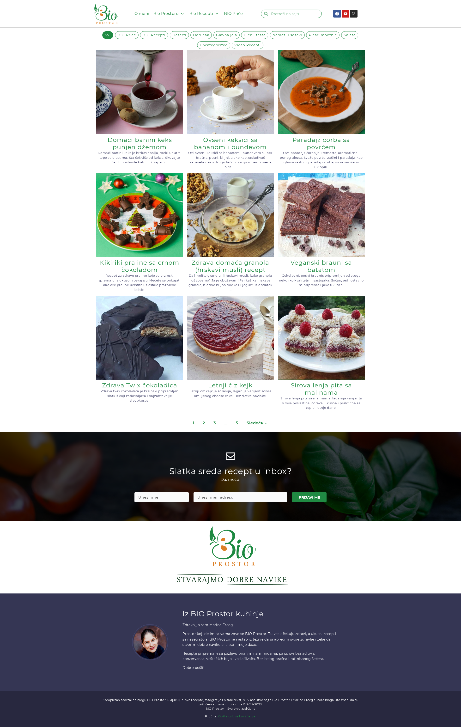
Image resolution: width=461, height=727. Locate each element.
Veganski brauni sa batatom (321, 266)
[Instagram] (354, 14)
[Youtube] (345, 14)
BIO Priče (233, 13)
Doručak (201, 35)
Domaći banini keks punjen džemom (140, 143)
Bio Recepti (201, 13)
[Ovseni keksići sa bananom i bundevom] (230, 92)
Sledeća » (257, 423)
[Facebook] (337, 14)
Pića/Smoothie (323, 35)
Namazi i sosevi (287, 35)
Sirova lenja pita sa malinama (321, 389)
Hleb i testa (255, 35)
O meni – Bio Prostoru (156, 13)
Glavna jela (226, 35)
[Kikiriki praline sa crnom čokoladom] (139, 215)
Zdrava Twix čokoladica (139, 385)
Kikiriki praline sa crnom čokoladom (139, 266)
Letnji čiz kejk (230, 385)
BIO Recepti (154, 35)
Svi (108, 35)
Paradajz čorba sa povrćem (321, 143)
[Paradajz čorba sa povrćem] (321, 92)
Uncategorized (214, 45)
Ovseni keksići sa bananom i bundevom (230, 143)
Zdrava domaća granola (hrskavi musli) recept (230, 266)
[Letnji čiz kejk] (230, 338)
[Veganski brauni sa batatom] (321, 215)
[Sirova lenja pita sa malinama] (321, 338)
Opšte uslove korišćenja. (237, 716)
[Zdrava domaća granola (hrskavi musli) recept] (230, 215)
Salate (350, 35)
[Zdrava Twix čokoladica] (139, 338)
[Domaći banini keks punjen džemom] (139, 92)
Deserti (179, 35)
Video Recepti (247, 45)
